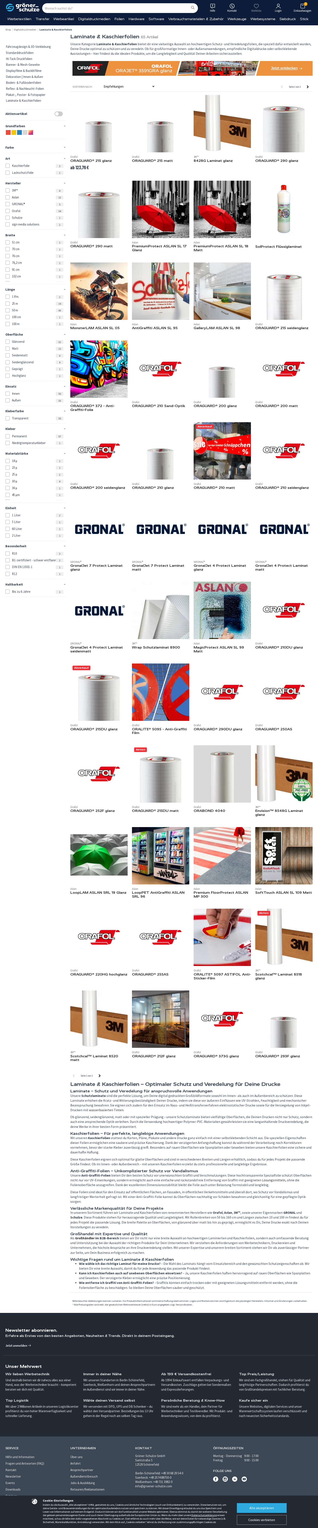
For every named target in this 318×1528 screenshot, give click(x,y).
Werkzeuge (237, 19)
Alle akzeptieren (261, 1508)
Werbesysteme (263, 19)
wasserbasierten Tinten (106, 1110)
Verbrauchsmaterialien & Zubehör (195, 19)
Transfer (42, 19)
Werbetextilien (19, 19)
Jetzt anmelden (16, 1345)
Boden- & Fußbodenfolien (23, 83)
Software (156, 19)
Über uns (76, 1457)
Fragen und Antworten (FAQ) (24, 1463)
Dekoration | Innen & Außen (24, 77)
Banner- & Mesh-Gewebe (23, 65)
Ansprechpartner (81, 1470)
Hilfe (212, 11)
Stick (304, 19)
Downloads (13, 1489)
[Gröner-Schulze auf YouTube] (244, 1480)
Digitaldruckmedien (94, 19)
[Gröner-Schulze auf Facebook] (215, 1480)
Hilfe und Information (19, 1457)
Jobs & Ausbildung (82, 1483)
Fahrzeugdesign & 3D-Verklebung (28, 47)
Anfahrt (75, 1463)
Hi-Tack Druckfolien (19, 59)
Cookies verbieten (261, 1520)
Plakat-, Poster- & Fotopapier (25, 95)
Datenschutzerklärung (204, 1515)
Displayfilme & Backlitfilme (24, 71)
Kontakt (10, 1470)
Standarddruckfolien (20, 53)
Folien (119, 19)
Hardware (136, 19)
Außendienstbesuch (84, 1476)
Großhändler (85, 1238)
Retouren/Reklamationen (87, 1489)
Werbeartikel (63, 19)
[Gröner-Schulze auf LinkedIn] (234, 1480)
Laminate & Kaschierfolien (23, 100)
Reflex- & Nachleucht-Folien (25, 89)
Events (10, 1483)
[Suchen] (193, 8)
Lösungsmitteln (273, 1180)
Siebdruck (287, 19)
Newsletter (13, 1476)
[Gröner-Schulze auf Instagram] (225, 1480)
